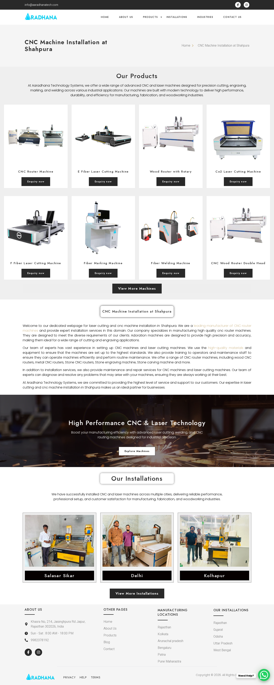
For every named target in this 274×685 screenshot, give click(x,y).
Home (105, 17)
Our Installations (136, 478)
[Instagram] (246, 5)
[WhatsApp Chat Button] (264, 675)
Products (150, 17)
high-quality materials (225, 348)
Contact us (232, 17)
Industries (205, 17)
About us (126, 17)
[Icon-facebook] (238, 5)
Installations (176, 17)
